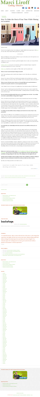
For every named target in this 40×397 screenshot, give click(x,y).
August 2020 (4, 282)
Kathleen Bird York (14, 177)
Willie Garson (3, 68)
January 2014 (4, 339)
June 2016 (4, 304)
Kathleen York (19, 177)
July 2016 (4, 303)
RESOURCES (36, 10)
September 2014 (5, 329)
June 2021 (4, 273)
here (37, 50)
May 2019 (4, 287)
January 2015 (4, 325)
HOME (2, 10)
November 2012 (5, 356)
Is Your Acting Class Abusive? (8, 252)
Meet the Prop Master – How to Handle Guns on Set (9, 195)
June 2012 (4, 363)
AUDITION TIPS (29, 10)
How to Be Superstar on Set (6, 196)
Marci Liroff (9, 3)
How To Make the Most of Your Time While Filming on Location (19, 20)
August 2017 (4, 292)
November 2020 (5, 278)
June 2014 (4, 333)
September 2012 (5, 359)
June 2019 (4, 286)
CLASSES (18, 10)
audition (6, 177)
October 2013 (4, 343)
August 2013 (4, 346)
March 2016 (4, 308)
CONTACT (26, 12)
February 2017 (4, 300)
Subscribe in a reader (4, 189)
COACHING (12, 10)
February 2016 (4, 309)
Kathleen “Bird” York (5, 64)
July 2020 (4, 283)
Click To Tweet (33, 168)
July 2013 (4, 347)
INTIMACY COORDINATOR (17, 12)
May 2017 (4, 296)
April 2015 (4, 321)
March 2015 (4, 322)
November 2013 (5, 342)
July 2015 (4, 317)
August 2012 (4, 360)
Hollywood (9, 177)
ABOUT (6, 10)
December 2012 (5, 355)
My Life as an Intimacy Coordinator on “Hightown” (9, 264)
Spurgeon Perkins (5, 255)
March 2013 (4, 352)
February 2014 (4, 338)
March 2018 (4, 290)
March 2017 (4, 299)
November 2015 (5, 312)
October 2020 (4, 279)
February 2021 (4, 274)
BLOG (23, 10)
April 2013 (4, 351)
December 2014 (5, 326)
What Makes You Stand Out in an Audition (8, 200)
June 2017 (4, 295)
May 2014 (4, 334)
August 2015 (4, 316)
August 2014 (4, 330)
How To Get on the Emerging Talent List (8, 199)
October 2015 (4, 313)
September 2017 (5, 291)
